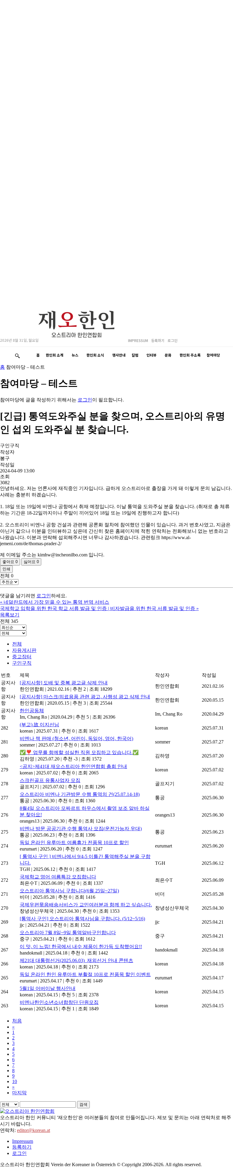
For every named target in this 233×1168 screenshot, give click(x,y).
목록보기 (9, 614)
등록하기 (22, 1147)
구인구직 (22, 663)
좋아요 (10, 561)
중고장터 (22, 656)
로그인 (85, 399)
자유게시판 (24, 650)
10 (14, 1081)
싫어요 (31, 561)
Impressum (22, 1141)
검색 (83, 1104)
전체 (17, 643)
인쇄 (6, 569)
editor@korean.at (33, 1130)
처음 (17, 1020)
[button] (17, 355)
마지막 (19, 1092)
